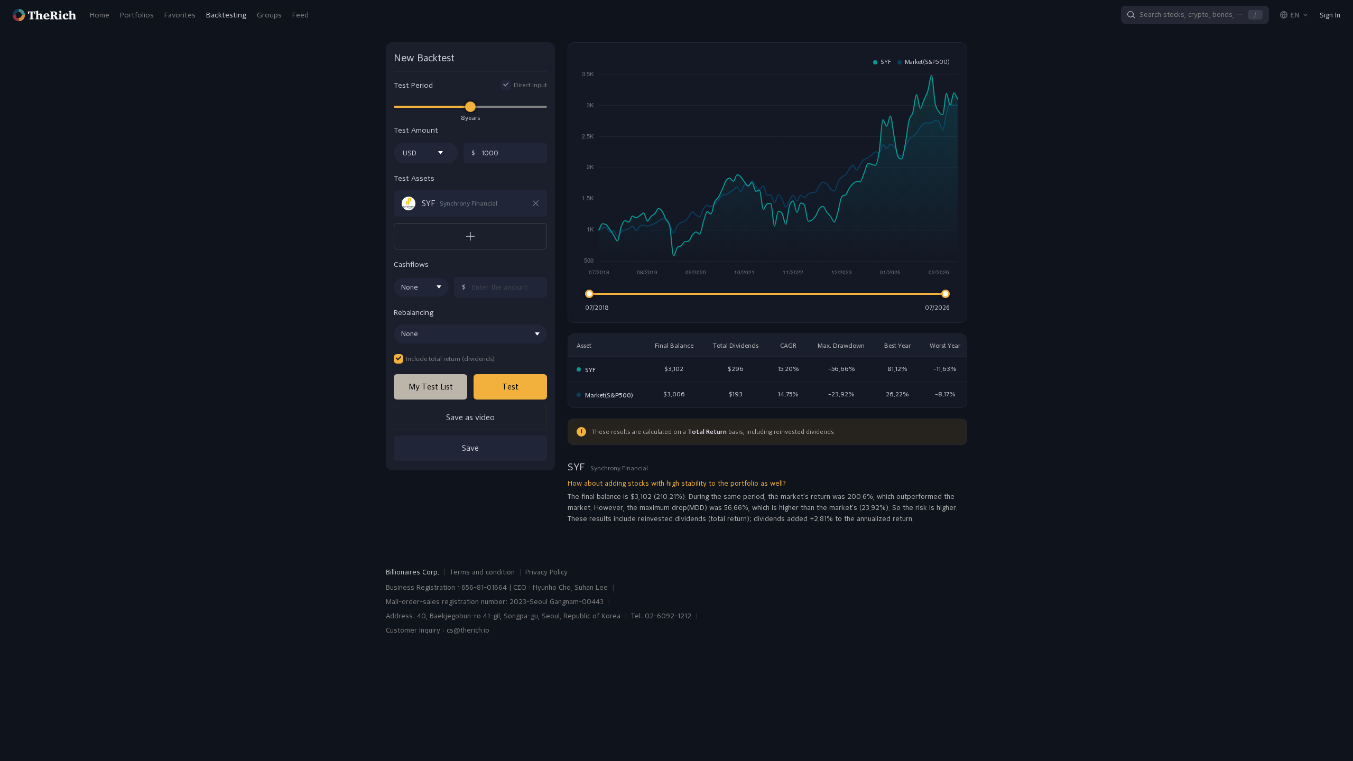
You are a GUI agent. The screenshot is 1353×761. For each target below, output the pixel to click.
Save (470, 448)
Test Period (413, 85)
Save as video (470, 417)
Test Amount (416, 130)
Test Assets (414, 178)
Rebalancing (413, 312)
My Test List (431, 387)
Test (510, 387)
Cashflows (411, 264)
